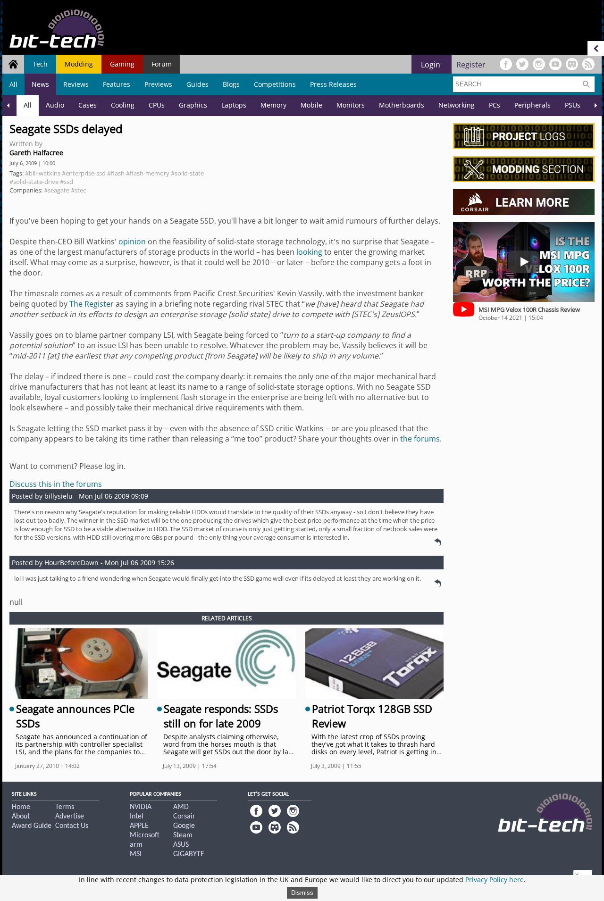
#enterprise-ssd (84, 173)
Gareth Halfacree (36, 152)
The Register (91, 304)
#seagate (56, 190)
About (21, 816)
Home (21, 807)
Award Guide (31, 826)
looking (309, 252)
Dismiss (302, 892)
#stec (78, 190)
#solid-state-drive (34, 181)
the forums (420, 439)
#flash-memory (147, 173)
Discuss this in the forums (55, 484)
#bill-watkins (42, 173)
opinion (132, 241)
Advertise (69, 816)
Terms (64, 807)
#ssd (66, 181)
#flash (116, 173)
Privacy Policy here (494, 879)
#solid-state (187, 173)
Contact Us (71, 826)
